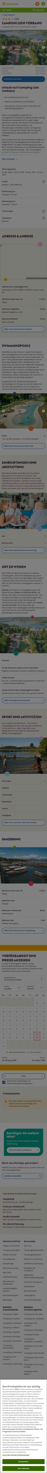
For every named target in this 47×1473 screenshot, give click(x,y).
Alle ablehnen (23, 1468)
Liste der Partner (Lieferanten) (15, 1455)
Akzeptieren (23, 1461)
